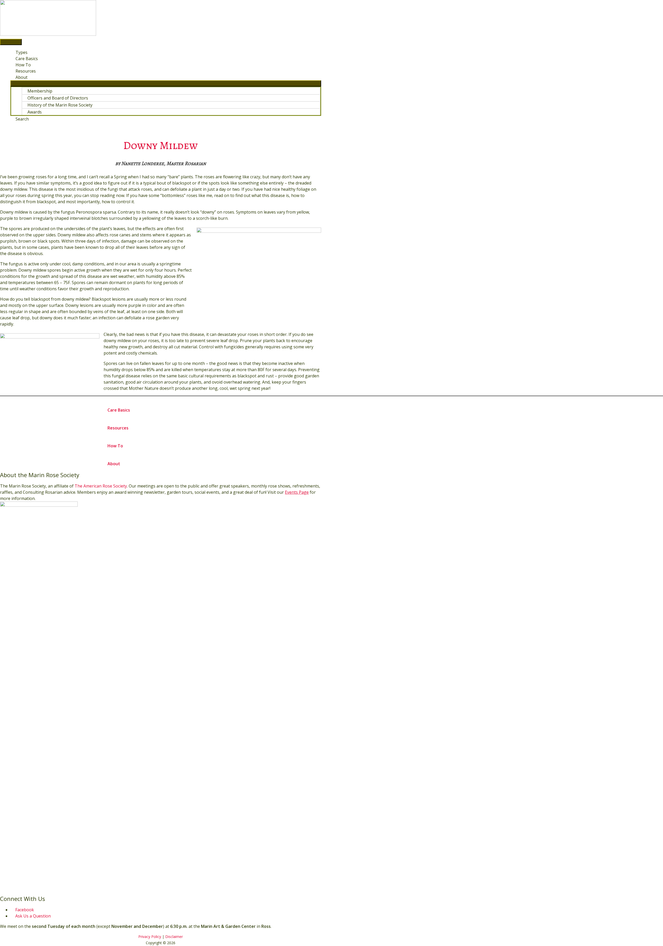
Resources (26, 71)
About (21, 77)
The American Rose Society (101, 486)
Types (21, 52)
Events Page (297, 492)
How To (23, 65)
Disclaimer (174, 936)
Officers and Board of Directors (57, 98)
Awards (34, 112)
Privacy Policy (149, 936)
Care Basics (27, 58)
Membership (39, 91)
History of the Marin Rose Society (59, 105)
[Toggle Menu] (165, 83)
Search (22, 119)
